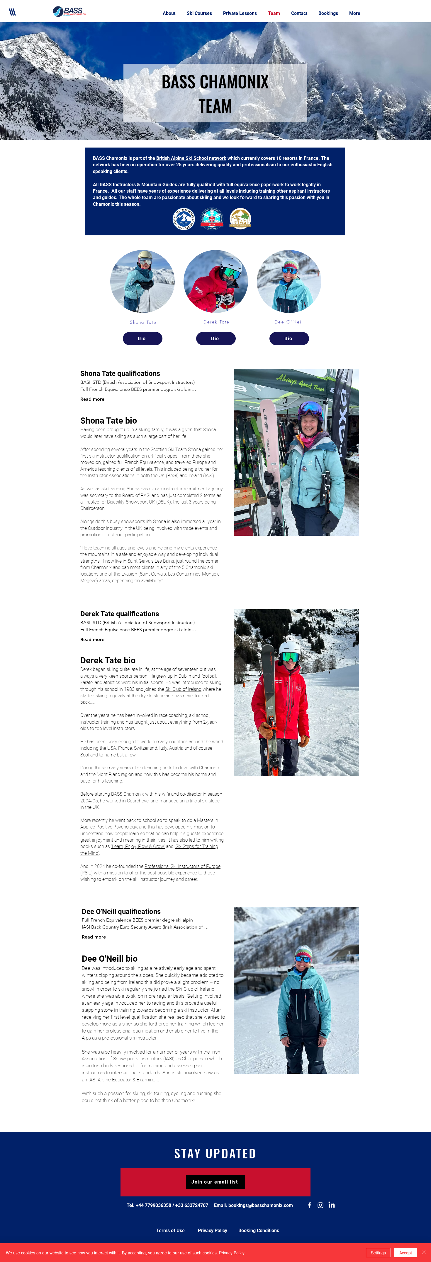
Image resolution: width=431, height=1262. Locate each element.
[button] (200, 13)
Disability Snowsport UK (131, 502)
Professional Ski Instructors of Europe (182, 866)
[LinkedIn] (331, 1205)
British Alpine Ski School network (191, 158)
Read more (92, 399)
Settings (378, 1253)
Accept (405, 1253)
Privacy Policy (232, 1253)
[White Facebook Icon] (410, 13)
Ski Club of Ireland (183, 689)
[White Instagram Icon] (419, 13)
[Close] (423, 1252)
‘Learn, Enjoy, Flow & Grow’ (138, 846)
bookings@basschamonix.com (260, 1205)
